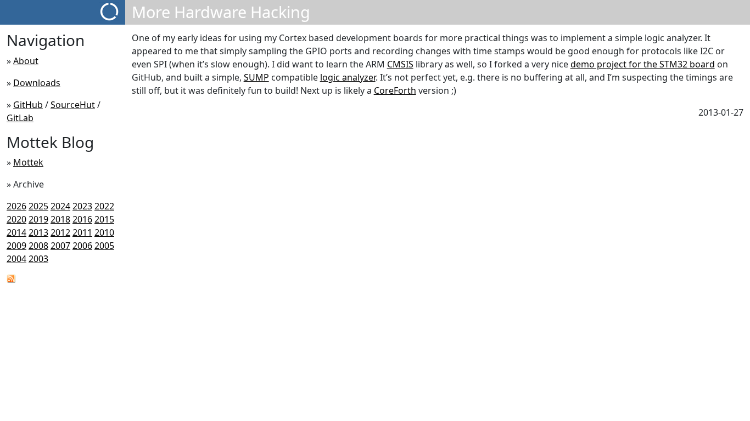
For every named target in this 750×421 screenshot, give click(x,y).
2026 (16, 206)
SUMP (256, 77)
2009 (16, 246)
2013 (38, 232)
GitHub (28, 105)
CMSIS (400, 64)
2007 (60, 246)
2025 (38, 206)
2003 (38, 259)
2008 (38, 246)
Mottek (28, 162)
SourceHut (73, 105)
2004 (16, 259)
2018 (60, 219)
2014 (16, 232)
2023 (82, 206)
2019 (38, 219)
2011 (82, 232)
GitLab (20, 118)
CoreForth (395, 90)
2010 (104, 232)
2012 (60, 232)
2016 (82, 219)
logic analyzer (348, 77)
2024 (60, 206)
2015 (104, 219)
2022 (104, 206)
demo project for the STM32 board (642, 64)
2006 (82, 246)
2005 (104, 246)
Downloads (36, 83)
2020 (16, 219)
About (25, 61)
